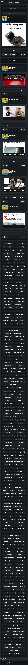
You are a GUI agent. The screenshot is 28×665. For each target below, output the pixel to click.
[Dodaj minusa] (5, 54)
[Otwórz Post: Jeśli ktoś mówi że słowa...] (14, 46)
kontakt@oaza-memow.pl (16, 663)
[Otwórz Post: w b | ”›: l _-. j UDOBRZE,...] (14, 113)
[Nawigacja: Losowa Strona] (14, 60)
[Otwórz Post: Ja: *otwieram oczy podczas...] (14, 149)
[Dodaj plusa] (4, 54)
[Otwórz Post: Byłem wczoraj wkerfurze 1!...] (14, 185)
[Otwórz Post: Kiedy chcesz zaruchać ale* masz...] (14, 79)
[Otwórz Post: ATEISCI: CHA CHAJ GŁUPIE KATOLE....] (14, 220)
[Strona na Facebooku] (26, 662)
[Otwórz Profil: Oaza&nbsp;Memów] (4, 18)
